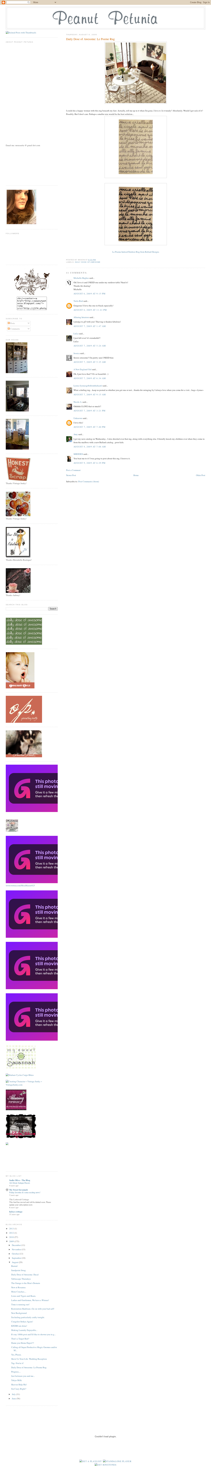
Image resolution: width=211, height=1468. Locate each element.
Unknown (78, 418)
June (14, 1398)
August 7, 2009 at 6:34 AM (90, 378)
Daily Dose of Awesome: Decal (25, 1274)
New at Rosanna (18, 1287)
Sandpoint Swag (18, 1270)
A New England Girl (82, 369)
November (17, 1249)
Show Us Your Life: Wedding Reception (29, 1358)
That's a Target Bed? (20, 1338)
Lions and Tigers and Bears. (23, 1295)
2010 (11, 1237)
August (15, 1262)
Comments (15, 328)
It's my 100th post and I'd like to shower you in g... (33, 1334)
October (15, 1253)
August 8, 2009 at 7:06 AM (90, 446)
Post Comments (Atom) (88, 481)
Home (136, 475)
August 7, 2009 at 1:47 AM (90, 326)
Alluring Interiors (81, 317)
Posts (12, 323)
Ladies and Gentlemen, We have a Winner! (30, 1300)
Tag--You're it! (17, 1363)
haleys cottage (15, 1211)
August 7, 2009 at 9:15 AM (90, 394)
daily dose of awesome (87, 262)
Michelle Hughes (81, 277)
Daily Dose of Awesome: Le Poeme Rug (28, 1367)
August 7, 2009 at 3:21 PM (90, 410)
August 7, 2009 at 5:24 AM (90, 345)
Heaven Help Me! (19, 1384)
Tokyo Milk (16, 1380)
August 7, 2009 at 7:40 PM (90, 426)
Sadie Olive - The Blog (19, 1180)
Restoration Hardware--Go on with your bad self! (32, 1308)
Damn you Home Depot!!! (22, 1342)
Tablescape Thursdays (21, 1278)
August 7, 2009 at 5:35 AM (90, 361)
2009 (11, 1241)
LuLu (76, 333)
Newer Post (71, 475)
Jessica (77, 353)
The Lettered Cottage (19, 1199)
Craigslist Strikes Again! (22, 1321)
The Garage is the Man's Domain (25, 1283)
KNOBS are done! (19, 1325)
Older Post (200, 475)
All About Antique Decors (19, 1183)
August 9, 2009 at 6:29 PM (90, 462)
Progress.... (16, 1371)
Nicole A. (78, 401)
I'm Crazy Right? (18, 1388)
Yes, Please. (16, 1354)
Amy (76, 434)
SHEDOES (78, 454)
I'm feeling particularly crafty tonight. (28, 1317)
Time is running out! (20, 1304)
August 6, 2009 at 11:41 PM (90, 309)
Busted (14, 1266)
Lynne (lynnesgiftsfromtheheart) (88, 385)
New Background (19, 1313)
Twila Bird (78, 300)
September (17, 1257)
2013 (11, 1228)
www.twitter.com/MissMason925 (20, 885)
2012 (11, 1232)
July (14, 1394)
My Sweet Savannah (18, 1189)
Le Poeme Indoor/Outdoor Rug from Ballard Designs (135, 251)
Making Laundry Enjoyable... (24, 1330)
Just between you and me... (23, 1375)
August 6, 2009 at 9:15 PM (90, 293)
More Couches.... (18, 1291)
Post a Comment (73, 470)
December (16, 1245)
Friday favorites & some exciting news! (24, 1192)
